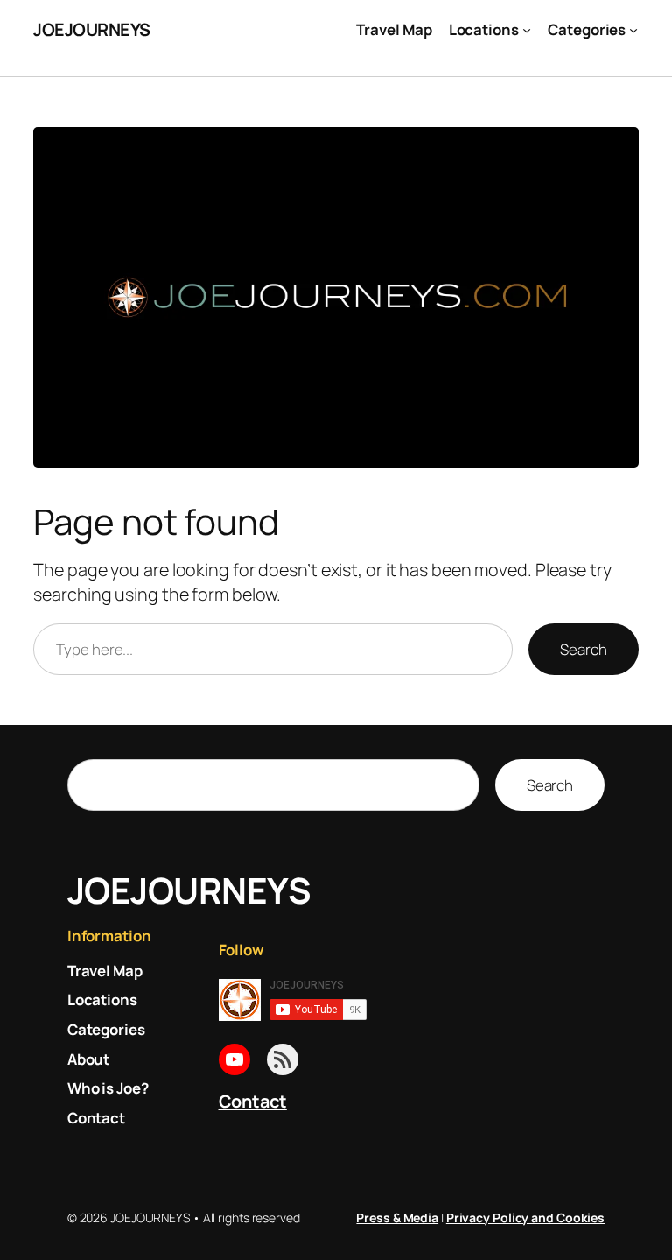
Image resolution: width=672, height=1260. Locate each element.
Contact (253, 1101)
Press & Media (397, 1217)
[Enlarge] (616, 149)
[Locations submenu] (526, 29)
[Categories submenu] (633, 29)
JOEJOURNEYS (91, 29)
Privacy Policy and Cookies (525, 1217)
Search (583, 649)
